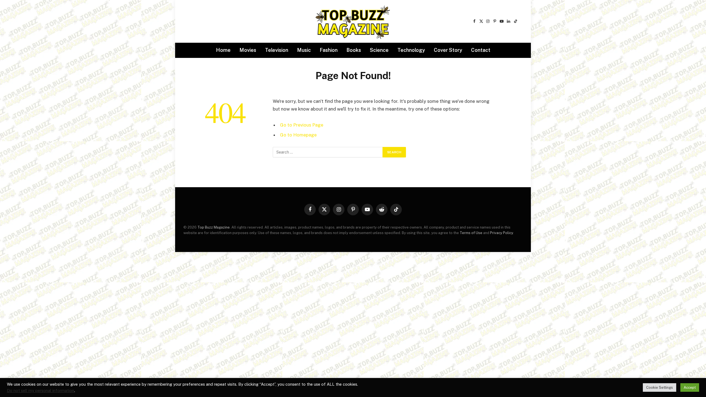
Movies (247, 50)
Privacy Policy (501, 233)
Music (304, 50)
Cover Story (448, 50)
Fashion (329, 50)
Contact (480, 50)
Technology (411, 50)
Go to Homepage (298, 135)
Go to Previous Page (301, 125)
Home (223, 50)
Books (353, 50)
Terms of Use (471, 233)
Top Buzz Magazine (213, 227)
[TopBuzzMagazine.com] (353, 21)
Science (379, 50)
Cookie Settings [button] (659, 387)
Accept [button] (690, 387)
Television (276, 50)
